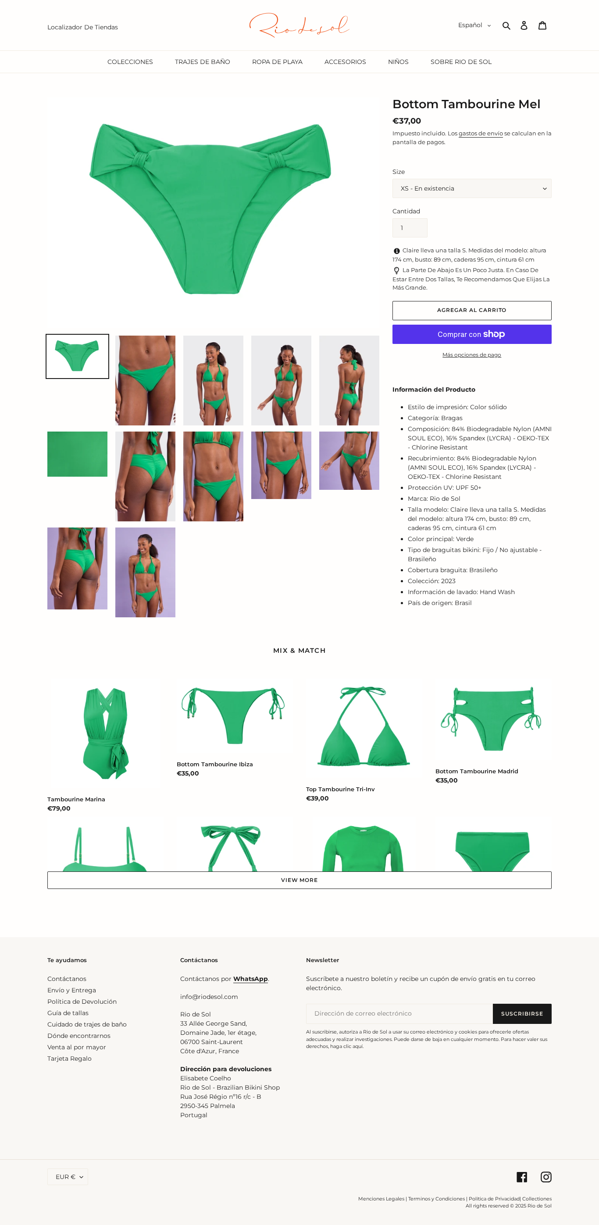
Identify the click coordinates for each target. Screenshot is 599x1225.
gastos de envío (481, 133)
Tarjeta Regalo (69, 1058)
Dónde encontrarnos (79, 1036)
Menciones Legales (381, 1199)
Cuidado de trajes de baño (87, 1024)
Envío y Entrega (71, 990)
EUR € (65, 1177)
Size (398, 172)
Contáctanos (66, 979)
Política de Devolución (82, 1001)
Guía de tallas (68, 1013)
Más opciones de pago (471, 354)
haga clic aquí (346, 1046)
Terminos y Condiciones (436, 1199)
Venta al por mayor (76, 1047)
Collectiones (537, 1199)
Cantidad (406, 211)
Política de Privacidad (494, 1199)
